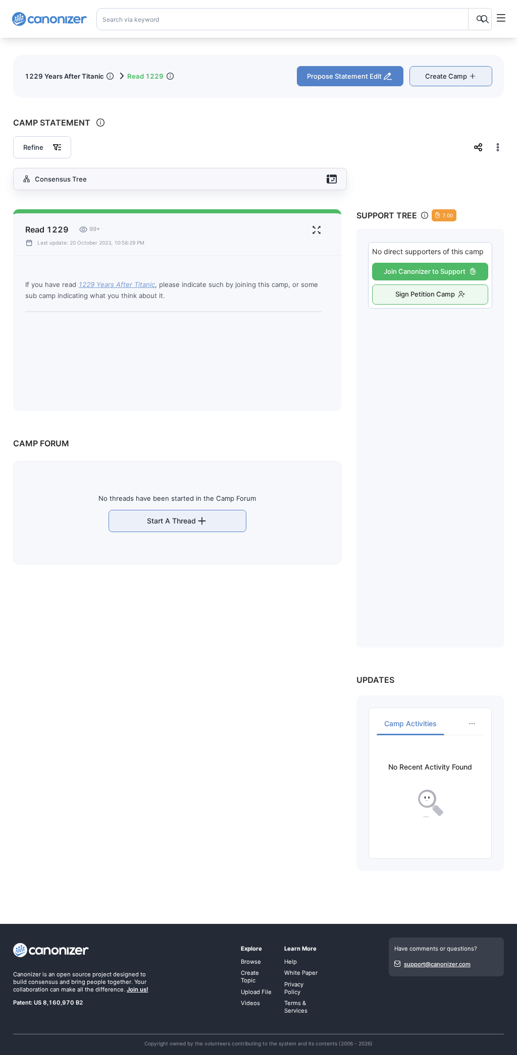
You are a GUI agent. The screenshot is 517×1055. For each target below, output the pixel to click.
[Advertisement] (430, 467)
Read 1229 (145, 76)
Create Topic (250, 976)
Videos (250, 1003)
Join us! (137, 989)
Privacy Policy (293, 988)
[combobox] (294, 19)
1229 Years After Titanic (64, 76)
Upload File (256, 991)
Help (290, 961)
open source (74, 974)
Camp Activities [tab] (410, 723)
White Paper (301, 972)
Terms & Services (295, 1007)
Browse (251, 961)
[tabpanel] (430, 790)
